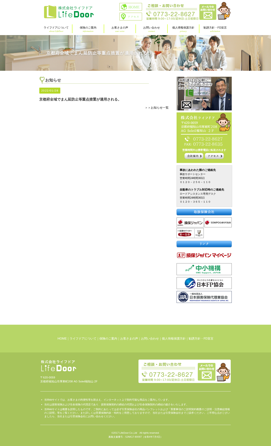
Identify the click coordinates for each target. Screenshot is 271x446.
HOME (62, 338)
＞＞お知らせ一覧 (157, 107)
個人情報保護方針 (183, 29)
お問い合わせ (151, 29)
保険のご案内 (88, 29)
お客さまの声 (119, 29)
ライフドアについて (56, 29)
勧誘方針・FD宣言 (215, 29)
